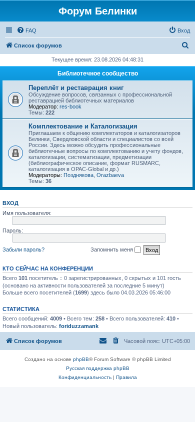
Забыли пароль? (23, 249)
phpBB (81, 359)
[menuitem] (26, 30)
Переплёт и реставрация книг (76, 88)
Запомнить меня (112, 249)
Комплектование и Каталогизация (83, 126)
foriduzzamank (78, 326)
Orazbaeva (110, 175)
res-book (71, 107)
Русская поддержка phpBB (98, 368)
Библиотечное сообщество (98, 73)
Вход (10, 203)
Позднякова (79, 175)
